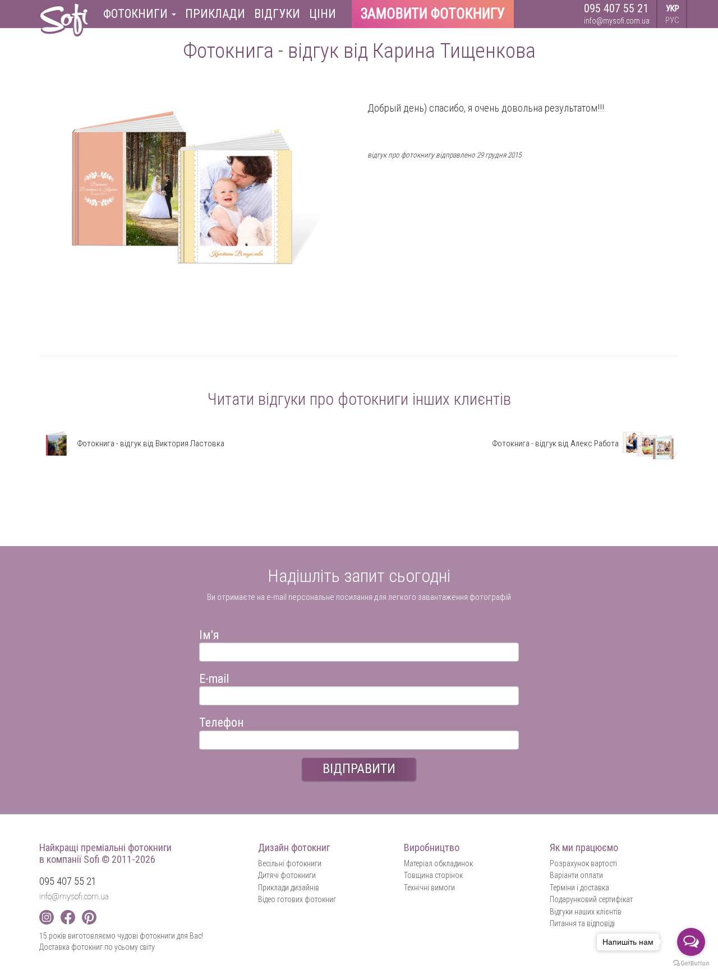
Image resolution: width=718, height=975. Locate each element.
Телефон (221, 720)
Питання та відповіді (582, 923)
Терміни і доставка (579, 887)
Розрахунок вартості (583, 863)
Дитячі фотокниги (287, 875)
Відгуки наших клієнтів (586, 911)
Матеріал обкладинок (438, 863)
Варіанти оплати (576, 875)
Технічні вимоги (429, 887)
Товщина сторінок (433, 875)
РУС (672, 20)
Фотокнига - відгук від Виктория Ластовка (149, 443)
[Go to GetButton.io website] (691, 963)
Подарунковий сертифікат (591, 899)
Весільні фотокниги (289, 863)
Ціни (322, 14)
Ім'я (209, 633)
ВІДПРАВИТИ (359, 769)
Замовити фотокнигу (433, 14)
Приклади (215, 14)
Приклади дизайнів (288, 887)
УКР (672, 8)
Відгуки (277, 14)
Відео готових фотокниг (297, 899)
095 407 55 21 (616, 8)
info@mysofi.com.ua (617, 20)
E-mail (214, 677)
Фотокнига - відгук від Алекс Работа (556, 443)
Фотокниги (137, 14)
